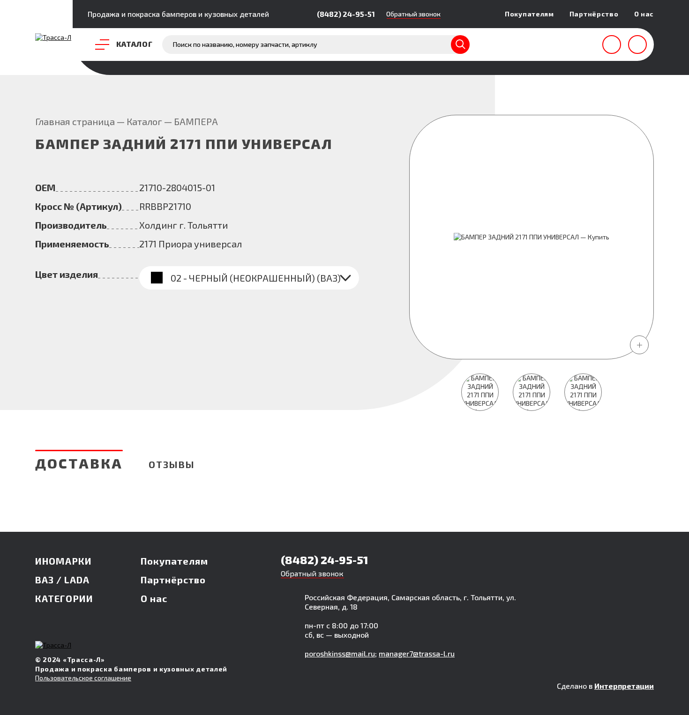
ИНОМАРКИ (63, 560)
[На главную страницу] (53, 37)
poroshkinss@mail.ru (340, 653)
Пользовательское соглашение (83, 678)
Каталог (144, 121)
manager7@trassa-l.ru (417, 653)
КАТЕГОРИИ (64, 598)
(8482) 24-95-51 (346, 13)
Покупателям (529, 14)
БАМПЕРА (196, 121)
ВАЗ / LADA (62, 579)
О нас (644, 14)
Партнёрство (594, 14)
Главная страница (75, 121)
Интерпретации (624, 685)
